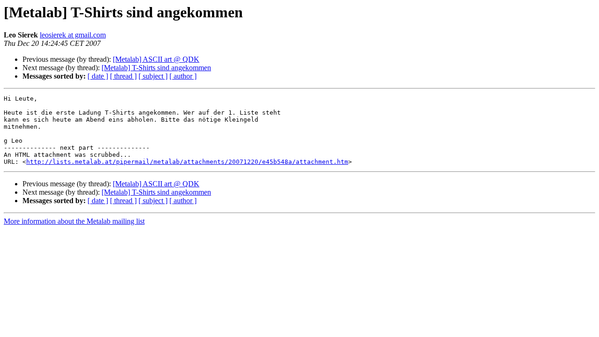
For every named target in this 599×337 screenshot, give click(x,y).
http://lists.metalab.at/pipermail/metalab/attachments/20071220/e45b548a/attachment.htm (187, 161)
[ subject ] (153, 76)
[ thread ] (123, 76)
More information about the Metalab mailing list (74, 221)
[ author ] (183, 76)
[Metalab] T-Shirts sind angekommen (156, 68)
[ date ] (98, 76)
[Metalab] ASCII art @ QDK (156, 59)
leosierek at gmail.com (73, 35)
